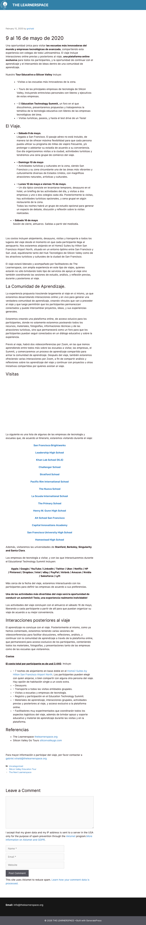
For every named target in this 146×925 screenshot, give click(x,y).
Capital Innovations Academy (49, 525)
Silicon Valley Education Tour (22, 769)
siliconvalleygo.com (51, 740)
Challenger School (50, 467)
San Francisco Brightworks (50, 445)
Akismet (70, 836)
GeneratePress (94, 920)
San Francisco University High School (49, 532)
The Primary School (49, 503)
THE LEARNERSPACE (30, 5)
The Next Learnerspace (20, 772)
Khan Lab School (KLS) (49, 459)
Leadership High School (49, 452)
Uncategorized (16, 766)
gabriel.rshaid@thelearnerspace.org (26, 758)
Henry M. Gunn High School (49, 510)
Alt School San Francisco (50, 518)
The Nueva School (49, 488)
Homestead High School (49, 539)
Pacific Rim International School (50, 481)
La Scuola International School (50, 496)
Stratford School (49, 474)
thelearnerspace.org (46, 736)
